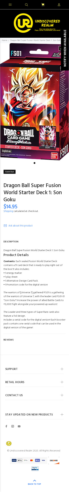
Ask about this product (20, 226)
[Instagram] (12, 426)
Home (4, 40)
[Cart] (43, 5)
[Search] (26, 5)
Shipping (8, 211)
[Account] (59, 5)
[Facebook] (6, 426)
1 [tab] (34, 163)
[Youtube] (19, 426)
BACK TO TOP (34, 484)
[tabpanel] (34, 101)
